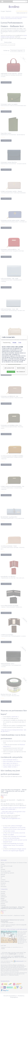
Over (19, 342)
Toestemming (6, 342)
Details (14, 342)
